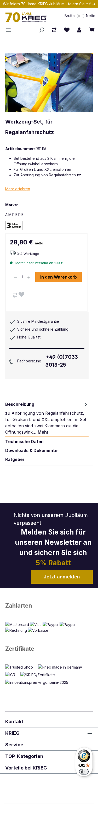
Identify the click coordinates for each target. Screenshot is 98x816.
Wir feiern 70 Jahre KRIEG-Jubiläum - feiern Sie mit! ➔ (49, 4)
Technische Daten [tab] (24, 441)
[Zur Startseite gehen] (28, 17)
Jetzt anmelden (62, 576)
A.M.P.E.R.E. (14, 214)
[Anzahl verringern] (15, 277)
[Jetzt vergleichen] (54, 30)
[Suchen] (41, 30)
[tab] (47, 418)
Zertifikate (19, 648)
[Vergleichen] (15, 295)
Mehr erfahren (17, 189)
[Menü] (10, 30)
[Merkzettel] (66, 30)
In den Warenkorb (58, 277)
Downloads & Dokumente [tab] (31, 450)
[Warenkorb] (91, 30)
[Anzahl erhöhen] (29, 277)
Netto (90, 15)
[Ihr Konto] (79, 30)
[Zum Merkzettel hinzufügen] (21, 294)
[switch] (80, 16)
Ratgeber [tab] (15, 459)
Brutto (70, 15)
